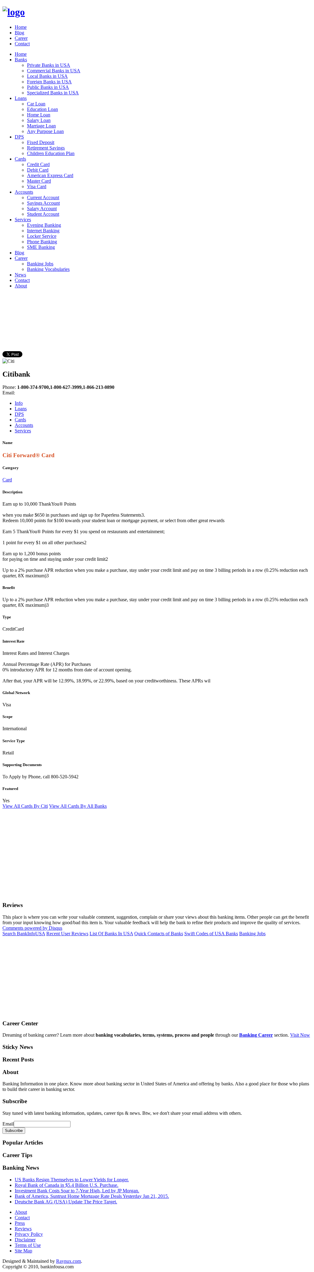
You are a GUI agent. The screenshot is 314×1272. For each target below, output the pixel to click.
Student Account (43, 214)
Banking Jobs (40, 263)
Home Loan (38, 114)
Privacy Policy (29, 1234)
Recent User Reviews (67, 933)
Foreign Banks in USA (49, 81)
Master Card (39, 181)
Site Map (23, 1250)
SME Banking (41, 247)
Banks (21, 59)
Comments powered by (32, 928)
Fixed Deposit (40, 142)
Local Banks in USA (47, 76)
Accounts (24, 192)
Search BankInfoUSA (23, 933)
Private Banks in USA (48, 65)
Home (21, 27)
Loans (21, 98)
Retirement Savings (46, 147)
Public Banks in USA (48, 87)
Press (20, 1223)
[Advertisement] (114, 307)
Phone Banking (42, 241)
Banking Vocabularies (48, 269)
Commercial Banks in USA (53, 70)
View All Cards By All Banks (78, 806)
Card (7, 479)
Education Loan (42, 109)
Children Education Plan (51, 153)
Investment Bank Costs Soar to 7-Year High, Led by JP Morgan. (77, 1190)
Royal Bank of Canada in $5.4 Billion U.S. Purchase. (66, 1185)
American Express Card (50, 175)
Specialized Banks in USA (53, 92)
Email (8, 1123)
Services (23, 219)
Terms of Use (28, 1245)
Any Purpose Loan (45, 131)
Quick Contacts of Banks (158, 933)
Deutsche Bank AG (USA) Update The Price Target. (66, 1201)
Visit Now (300, 1035)
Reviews (23, 1228)
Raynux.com (68, 1261)
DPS (19, 136)
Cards (20, 158)
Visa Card (36, 186)
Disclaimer (25, 1239)
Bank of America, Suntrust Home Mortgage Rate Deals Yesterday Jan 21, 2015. (92, 1196)
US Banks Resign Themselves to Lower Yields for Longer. (72, 1179)
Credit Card (38, 164)
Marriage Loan (41, 125)
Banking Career (256, 1035)
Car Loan (36, 103)
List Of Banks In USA (111, 933)
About (21, 285)
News (20, 274)
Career (21, 38)
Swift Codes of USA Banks (211, 933)
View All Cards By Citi (25, 806)
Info (19, 403)
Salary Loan (39, 120)
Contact (22, 43)
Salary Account (42, 208)
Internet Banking (43, 230)
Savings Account (43, 203)
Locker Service (41, 236)
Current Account (43, 197)
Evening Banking (44, 225)
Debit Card (37, 170)
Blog (19, 32)
